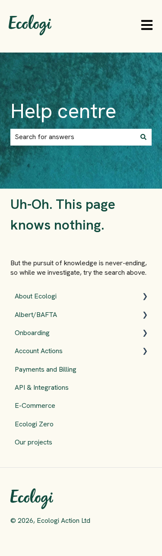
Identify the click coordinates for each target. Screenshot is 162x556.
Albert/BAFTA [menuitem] (36, 314)
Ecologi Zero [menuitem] (34, 424)
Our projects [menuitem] (33, 442)
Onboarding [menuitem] (32, 332)
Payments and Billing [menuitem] (45, 369)
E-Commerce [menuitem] (35, 405)
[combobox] (72, 137)
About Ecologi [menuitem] (36, 296)
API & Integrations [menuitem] (42, 387)
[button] (145, 297)
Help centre (63, 110)
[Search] (143, 137)
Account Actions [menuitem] (39, 350)
